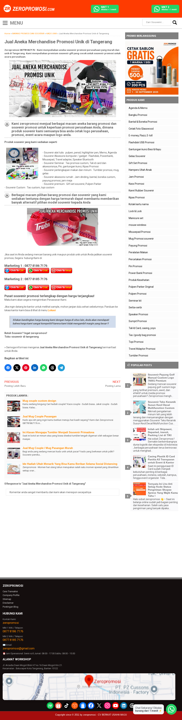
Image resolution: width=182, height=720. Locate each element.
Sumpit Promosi (138, 321)
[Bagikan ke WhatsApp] (43, 367)
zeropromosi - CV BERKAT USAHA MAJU (105, 714)
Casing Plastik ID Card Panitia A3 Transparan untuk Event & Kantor (161, 459)
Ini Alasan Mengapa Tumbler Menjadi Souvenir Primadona (58, 432)
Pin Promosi (135, 266)
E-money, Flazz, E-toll (140, 135)
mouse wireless (137, 224)
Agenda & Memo (138, 108)
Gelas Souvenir (137, 156)
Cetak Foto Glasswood (141, 128)
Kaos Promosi (136, 183)
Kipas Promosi (137, 197)
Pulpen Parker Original (141, 286)
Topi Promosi (136, 341)
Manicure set (136, 218)
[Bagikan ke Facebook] (8, 367)
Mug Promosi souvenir (141, 238)
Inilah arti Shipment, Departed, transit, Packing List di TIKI (160, 432)
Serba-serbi (135, 307)
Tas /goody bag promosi (142, 335)
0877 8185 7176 (13, 640)
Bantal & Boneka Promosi (143, 121)
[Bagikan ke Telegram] (61, 367)
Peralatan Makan (138, 252)
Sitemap (7, 599)
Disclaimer (8, 602)
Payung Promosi (138, 245)
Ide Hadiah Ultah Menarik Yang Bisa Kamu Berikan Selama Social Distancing (70, 463)
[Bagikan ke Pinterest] (25, 367)
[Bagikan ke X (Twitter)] (16, 367)
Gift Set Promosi (138, 163)
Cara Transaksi (10, 591)
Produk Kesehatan (139, 280)
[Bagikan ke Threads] (52, 367)
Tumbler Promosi (138, 355)
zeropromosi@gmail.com (18, 648)
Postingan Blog (10, 606)
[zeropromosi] (30, 8)
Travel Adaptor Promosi (142, 348)
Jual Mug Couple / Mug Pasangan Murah (48, 447)
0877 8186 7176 (13, 631)
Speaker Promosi (138, 314)
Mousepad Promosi (140, 231)
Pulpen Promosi (137, 293)
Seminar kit (135, 300)
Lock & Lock (135, 211)
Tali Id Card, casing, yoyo (142, 328)
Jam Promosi (136, 176)
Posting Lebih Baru (15, 385)
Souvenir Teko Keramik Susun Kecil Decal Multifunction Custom (162, 404)
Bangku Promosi (138, 115)
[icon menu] (5, 22)
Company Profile (11, 595)
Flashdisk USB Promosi (141, 142)
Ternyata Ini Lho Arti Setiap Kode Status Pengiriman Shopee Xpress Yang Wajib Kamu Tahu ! (163, 489)
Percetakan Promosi (140, 259)
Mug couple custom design (39, 400)
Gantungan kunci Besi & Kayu (145, 149)
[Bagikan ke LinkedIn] (34, 367)
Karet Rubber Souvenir (141, 190)
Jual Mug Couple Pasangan (40, 416)
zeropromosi (11, 622)
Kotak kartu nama (139, 204)
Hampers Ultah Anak (140, 169)
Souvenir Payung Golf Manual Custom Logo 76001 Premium (161, 377)
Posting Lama (113, 385)
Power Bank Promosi (140, 273)
